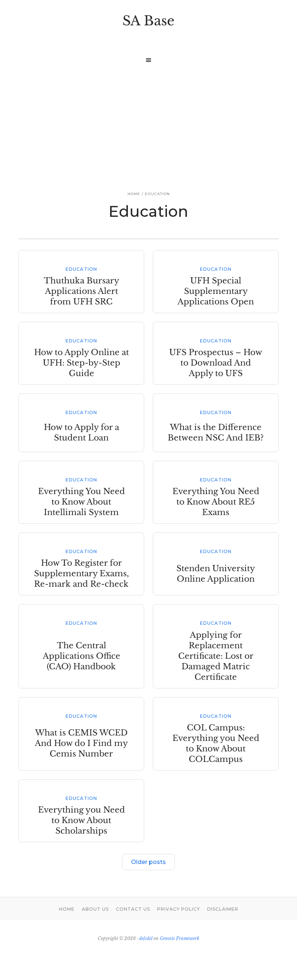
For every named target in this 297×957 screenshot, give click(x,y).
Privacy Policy (178, 909)
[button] (148, 60)
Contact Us (133, 909)
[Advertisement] (148, 121)
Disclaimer (222, 909)
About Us (95, 909)
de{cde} (145, 938)
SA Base (148, 21)
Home (67, 909)
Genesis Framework (179, 938)
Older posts (148, 862)
